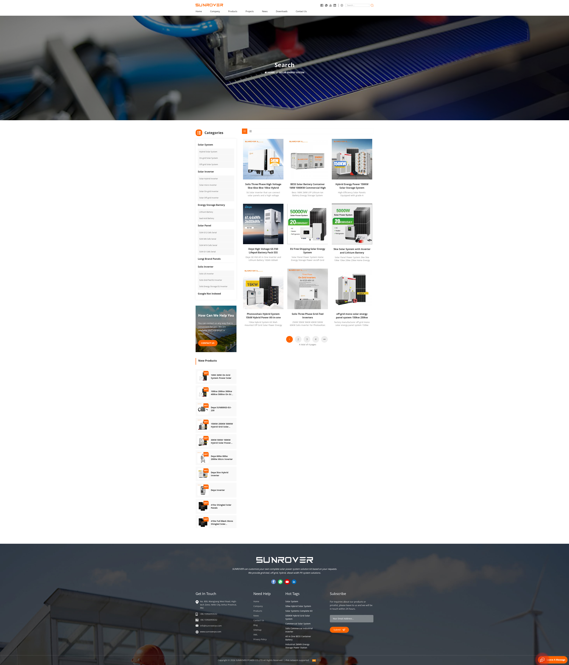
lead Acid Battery (206, 218)
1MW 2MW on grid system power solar (221, 376)
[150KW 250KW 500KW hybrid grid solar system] (203, 425)
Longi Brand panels (209, 258)
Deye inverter (218, 490)
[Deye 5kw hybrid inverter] (203, 473)
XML (255, 634)
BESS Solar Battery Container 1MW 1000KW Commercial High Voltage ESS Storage (307, 186)
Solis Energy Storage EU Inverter (213, 286)
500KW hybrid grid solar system (297, 617)
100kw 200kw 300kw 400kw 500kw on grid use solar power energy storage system (222, 393)
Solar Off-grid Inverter (209, 197)
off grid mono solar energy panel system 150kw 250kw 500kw (352, 315)
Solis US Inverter (206, 273)
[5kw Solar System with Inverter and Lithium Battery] (352, 224)
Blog (255, 625)
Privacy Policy (260, 639)
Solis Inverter (205, 266)
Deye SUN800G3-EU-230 (221, 409)
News (265, 11)
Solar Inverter (206, 171)
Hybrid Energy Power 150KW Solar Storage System (351, 186)
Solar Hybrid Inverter (208, 178)
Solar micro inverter (208, 185)
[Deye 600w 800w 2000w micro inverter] (203, 457)
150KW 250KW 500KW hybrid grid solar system (222, 425)
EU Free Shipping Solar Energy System (307, 250)
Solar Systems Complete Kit (299, 610)
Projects (250, 11)
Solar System (205, 144)
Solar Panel (204, 225)
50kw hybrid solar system (298, 606)
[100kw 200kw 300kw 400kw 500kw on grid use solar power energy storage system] (203, 392)
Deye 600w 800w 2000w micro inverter (222, 458)
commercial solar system (298, 623)
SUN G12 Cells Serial (208, 232)
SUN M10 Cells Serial (208, 245)
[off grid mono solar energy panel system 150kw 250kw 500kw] (352, 289)
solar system (291, 601)
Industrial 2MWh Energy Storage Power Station (297, 646)
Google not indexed (209, 293)
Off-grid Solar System (208, 164)
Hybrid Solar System (208, 151)
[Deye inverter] (203, 489)
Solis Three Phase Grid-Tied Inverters (307, 315)
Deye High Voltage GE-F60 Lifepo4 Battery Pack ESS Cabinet (263, 250)
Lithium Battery (206, 212)
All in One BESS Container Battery (298, 638)
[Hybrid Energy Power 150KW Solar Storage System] (352, 159)
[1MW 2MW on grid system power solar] (203, 376)
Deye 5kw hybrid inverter (219, 474)
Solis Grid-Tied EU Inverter (210, 280)
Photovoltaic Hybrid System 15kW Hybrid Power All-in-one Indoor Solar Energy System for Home (263, 315)
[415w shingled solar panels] (203, 506)
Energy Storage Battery (211, 205)
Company (215, 11)
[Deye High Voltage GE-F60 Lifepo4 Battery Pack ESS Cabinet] (263, 224)
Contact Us (301, 11)
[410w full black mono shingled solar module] (203, 522)
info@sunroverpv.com (211, 625)
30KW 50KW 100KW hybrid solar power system (221, 441)
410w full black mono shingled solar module (222, 523)
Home (199, 11)
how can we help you (216, 315)
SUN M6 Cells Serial (207, 239)
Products (232, 11)
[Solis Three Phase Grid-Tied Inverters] (307, 289)
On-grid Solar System (208, 158)
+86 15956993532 (208, 613)
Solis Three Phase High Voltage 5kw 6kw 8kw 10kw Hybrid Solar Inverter (263, 186)
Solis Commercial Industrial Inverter (299, 630)
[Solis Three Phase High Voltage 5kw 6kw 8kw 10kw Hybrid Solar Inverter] (263, 159)
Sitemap (257, 629)
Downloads (281, 11)
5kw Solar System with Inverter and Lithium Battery (352, 250)
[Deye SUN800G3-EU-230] (203, 408)
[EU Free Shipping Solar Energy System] (307, 224)
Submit (337, 629)
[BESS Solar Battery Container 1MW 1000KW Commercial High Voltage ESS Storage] (307, 159)
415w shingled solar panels (221, 506)
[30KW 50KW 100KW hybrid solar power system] (203, 441)
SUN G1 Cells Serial (207, 251)
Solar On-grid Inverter (208, 191)
